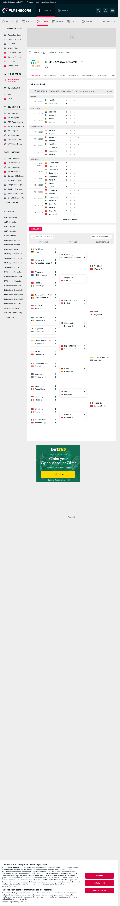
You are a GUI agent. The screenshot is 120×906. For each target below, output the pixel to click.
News (62, 75)
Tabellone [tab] (35, 229)
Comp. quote (50, 75)
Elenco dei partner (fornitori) (14, 902)
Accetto (99, 876)
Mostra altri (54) (11, 202)
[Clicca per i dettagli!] (71, 101)
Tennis (35, 52)
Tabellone (102, 75)
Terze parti (13, 886)
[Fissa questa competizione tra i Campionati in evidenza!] (81, 62)
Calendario (87, 75)
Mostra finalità (99, 890)
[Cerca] (98, 10)
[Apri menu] (112, 10)
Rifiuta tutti (99, 883)
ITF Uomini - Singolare (58, 52)
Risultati (73, 75)
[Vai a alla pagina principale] (18, 10)
